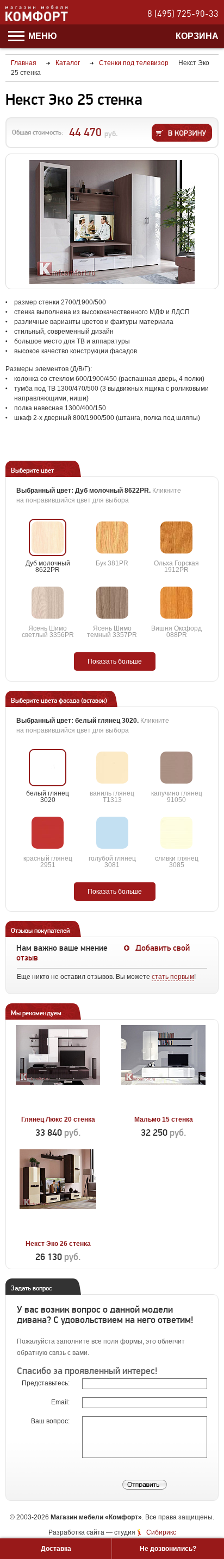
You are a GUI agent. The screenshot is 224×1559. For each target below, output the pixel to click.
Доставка (56, 1548)
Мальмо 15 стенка (163, 1119)
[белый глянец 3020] (48, 768)
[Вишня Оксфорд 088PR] (176, 603)
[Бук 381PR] (112, 537)
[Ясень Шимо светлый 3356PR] (48, 603)
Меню (41, 36)
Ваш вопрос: (51, 1421)
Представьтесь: (46, 1383)
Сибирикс (161, 1532)
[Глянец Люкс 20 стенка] (58, 1107)
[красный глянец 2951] (48, 833)
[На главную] (36, 19)
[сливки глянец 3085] (176, 833)
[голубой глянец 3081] (112, 833)
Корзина (197, 36)
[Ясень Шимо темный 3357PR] (112, 603)
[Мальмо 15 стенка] (163, 1107)
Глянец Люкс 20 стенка (58, 1119)
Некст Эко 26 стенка (58, 1244)
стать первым (173, 977)
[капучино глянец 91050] (176, 768)
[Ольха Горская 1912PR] (176, 537)
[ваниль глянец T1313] (112, 768)
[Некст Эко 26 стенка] (58, 1231)
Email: (61, 1402)
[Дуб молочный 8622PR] (48, 537)
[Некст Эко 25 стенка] (112, 222)
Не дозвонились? (168, 1548)
